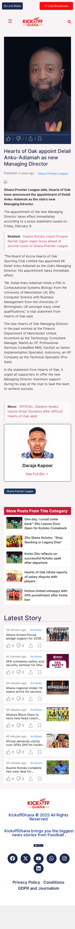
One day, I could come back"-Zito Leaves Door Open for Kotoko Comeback (45, 523)
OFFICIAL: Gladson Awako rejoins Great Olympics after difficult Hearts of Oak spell (35, 411)
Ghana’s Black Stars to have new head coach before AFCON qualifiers (24, 716)
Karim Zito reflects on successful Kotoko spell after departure (42, 558)
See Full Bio (35, 474)
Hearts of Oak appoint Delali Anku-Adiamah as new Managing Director (37, 157)
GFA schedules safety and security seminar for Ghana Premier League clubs (26, 663)
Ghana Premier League (20, 491)
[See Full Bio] (47, 474)
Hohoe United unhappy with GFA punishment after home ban (45, 595)
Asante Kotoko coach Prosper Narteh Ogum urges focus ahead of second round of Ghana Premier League (38, 241)
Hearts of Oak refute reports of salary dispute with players (45, 576)
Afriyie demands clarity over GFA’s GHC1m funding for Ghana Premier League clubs (25, 743)
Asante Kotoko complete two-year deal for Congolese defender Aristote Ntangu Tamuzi (24, 769)
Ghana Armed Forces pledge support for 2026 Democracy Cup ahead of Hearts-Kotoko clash (24, 636)
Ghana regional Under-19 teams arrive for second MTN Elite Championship (24, 689)
